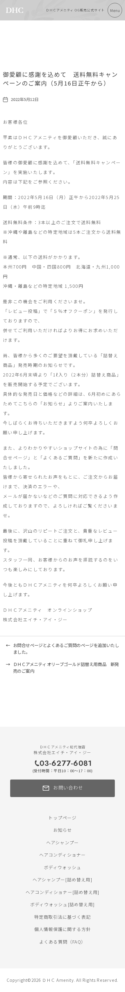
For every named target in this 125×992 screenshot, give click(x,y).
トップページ (62, 818)
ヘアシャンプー (62, 842)
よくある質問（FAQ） (62, 942)
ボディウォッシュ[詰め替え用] (62, 904)
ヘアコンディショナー (62, 855)
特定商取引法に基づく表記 (62, 917)
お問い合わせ (62, 788)
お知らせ (62, 830)
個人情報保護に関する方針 (62, 929)
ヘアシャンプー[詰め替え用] (62, 879)
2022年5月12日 (25, 99)
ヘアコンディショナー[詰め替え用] (62, 892)
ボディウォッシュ (62, 867)
